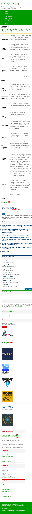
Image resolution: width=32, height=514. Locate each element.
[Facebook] (3, 499)
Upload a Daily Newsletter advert (9, 454)
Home (6, 11)
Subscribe (4, 326)
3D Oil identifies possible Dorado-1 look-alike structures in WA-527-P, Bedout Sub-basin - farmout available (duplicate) (17, 231)
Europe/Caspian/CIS (6, 489)
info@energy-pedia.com (9, 477)
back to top (4, 202)
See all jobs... (5, 296)
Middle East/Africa (6, 491)
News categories (9, 14)
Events (6, 23)
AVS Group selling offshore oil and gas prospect (16, 235)
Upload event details (6, 461)
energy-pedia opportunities (11, 20)
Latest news (7, 13)
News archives (8, 18)
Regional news (8, 16)
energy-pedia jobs (9, 21)
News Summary (5, 487)
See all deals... (6, 251)
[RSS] (2, 484)
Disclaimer (22, 510)
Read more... (19, 306)
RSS (3, 484)
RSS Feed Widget (17, 294)
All (2, 29)
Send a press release (6, 458)
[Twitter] (2, 499)
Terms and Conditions (6, 510)
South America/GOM (6, 496)
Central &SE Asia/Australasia (8, 494)
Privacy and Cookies (15, 510)
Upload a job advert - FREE (7, 456)
